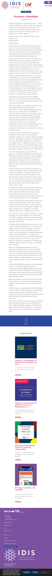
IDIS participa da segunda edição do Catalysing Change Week (25, 447)
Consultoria (6, 515)
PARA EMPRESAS (8, 518)
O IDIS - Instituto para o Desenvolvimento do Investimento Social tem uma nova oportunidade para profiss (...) (24, 411)
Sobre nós (22, 512)
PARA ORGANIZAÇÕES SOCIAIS (11, 519)
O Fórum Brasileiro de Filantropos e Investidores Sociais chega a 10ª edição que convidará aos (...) (24, 369)
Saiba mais (18, 375)
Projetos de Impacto (8, 522)
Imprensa (6, 537)
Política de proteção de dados (10, 540)
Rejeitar (35, 572)
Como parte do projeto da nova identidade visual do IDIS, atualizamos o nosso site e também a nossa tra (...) (24, 496)
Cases (26, 322)
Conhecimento (7, 525)
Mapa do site (6, 535)
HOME (26, 318)
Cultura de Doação (8, 530)
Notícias (26, 320)
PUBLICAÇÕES (26, 324)
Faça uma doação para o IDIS (10, 543)
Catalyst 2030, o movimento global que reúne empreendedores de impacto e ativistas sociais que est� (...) (24, 454)
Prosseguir (26, 572)
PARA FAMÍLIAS (8, 516)
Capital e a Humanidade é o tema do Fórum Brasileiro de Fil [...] (26, 362)
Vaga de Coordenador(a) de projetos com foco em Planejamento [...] (26, 405)
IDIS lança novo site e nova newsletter (25, 489)
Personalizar (44, 572)
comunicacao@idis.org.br (11, 546)
